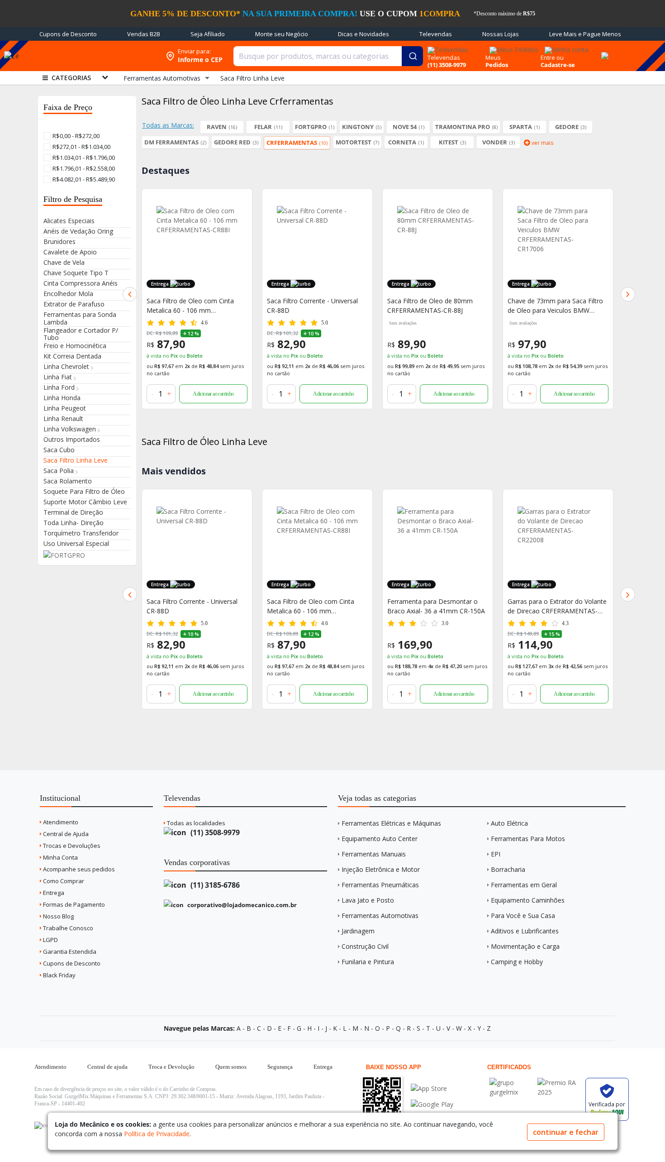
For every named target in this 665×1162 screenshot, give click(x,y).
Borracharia (508, 869)
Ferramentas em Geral (524, 884)
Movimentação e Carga (525, 946)
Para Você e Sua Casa (523, 915)
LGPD (50, 940)
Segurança (280, 1066)
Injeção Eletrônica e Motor (381, 869)
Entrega (53, 893)
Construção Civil (365, 946)
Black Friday (59, 975)
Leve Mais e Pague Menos (585, 34)
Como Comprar (63, 881)
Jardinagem (358, 931)
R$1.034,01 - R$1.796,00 (83, 157)
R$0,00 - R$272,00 (75, 135)
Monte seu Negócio (281, 34)
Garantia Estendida (69, 951)
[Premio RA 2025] (559, 1082)
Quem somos (231, 1066)
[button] (130, 294)
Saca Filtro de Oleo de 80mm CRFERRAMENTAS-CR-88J (430, 305)
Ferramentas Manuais (374, 854)
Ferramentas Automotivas (380, 915)
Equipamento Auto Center (380, 838)
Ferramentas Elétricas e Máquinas (391, 823)
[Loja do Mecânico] (94, 55)
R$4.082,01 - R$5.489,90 (83, 179)
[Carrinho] (603, 50)
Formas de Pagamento (73, 904)
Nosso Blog (58, 916)
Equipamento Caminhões (528, 900)
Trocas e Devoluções (71, 846)
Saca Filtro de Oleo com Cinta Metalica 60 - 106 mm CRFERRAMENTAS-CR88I (190, 305)
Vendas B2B (143, 34)
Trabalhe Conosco (67, 928)
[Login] (565, 47)
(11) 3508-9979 (214, 832)
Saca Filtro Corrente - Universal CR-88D (312, 305)
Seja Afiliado (207, 34)
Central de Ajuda (65, 834)
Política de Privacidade (157, 1133)
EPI (495, 854)
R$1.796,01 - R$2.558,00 (83, 168)
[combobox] (328, 56)
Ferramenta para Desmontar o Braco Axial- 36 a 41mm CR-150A (436, 606)
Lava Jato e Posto (368, 900)
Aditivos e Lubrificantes (525, 931)
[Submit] (412, 56)
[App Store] (432, 1088)
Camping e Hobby (517, 961)
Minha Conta (60, 857)
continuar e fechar (565, 1132)
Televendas (435, 34)
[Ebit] (511, 1082)
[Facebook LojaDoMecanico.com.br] (42, 1125)
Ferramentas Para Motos (528, 838)
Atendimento (60, 822)
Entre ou (552, 57)
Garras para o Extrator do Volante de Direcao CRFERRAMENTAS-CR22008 (557, 606)
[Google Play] (432, 1104)
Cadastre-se (558, 64)
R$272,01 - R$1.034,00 (80, 146)
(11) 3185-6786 (214, 885)
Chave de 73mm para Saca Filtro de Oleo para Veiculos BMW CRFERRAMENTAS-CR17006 (555, 305)
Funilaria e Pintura (368, 961)
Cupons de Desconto (68, 34)
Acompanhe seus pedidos (78, 869)
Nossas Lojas (500, 34)
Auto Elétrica (509, 823)
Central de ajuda (107, 1066)
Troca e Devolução (171, 1066)
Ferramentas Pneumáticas (380, 884)
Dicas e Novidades (363, 34)
